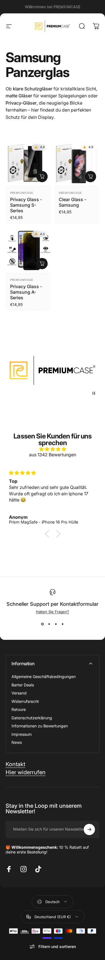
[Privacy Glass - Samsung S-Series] (28, 163)
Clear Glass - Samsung (72, 202)
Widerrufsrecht (25, 701)
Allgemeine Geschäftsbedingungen (43, 676)
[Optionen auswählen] (42, 176)
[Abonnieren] (89, 829)
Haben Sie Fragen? (52, 611)
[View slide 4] (62, 624)
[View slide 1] (42, 624)
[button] (48, 533)
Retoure (18, 709)
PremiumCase (21, 192)
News (16, 742)
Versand (19, 693)
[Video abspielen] (52, 370)
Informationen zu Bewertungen (39, 725)
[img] (52, 449)
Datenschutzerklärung (31, 717)
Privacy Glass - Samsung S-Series (26, 205)
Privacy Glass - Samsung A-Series (26, 292)
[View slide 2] (49, 624)
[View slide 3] (56, 624)
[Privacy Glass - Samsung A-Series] (28, 249)
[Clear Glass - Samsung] (77, 163)
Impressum (21, 734)
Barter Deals (22, 684)
